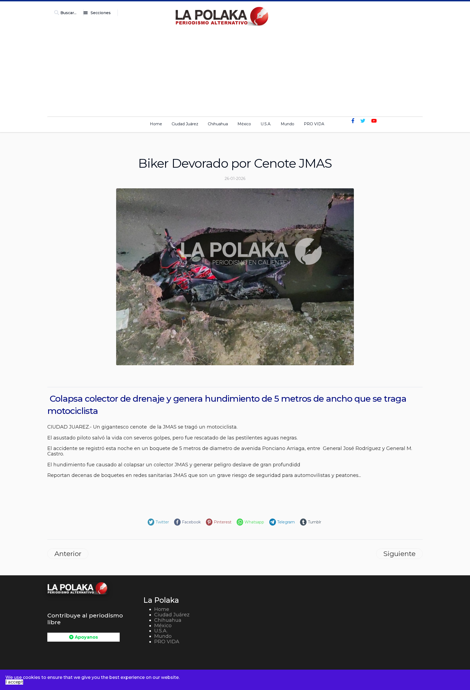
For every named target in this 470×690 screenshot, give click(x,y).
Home (156, 123)
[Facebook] (352, 121)
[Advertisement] (235, 70)
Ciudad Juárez (185, 123)
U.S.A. (266, 123)
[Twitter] (362, 121)
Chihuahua (218, 123)
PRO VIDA (314, 123)
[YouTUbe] (374, 121)
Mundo (287, 123)
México (244, 123)
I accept (14, 682)
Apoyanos (85, 637)
